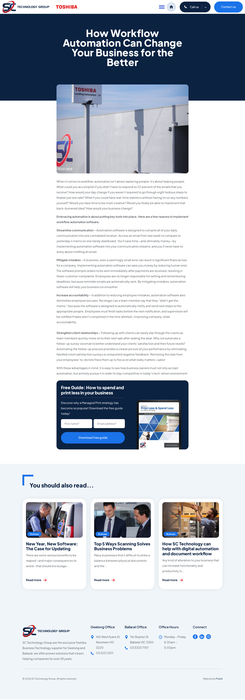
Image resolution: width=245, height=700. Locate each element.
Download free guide (93, 437)
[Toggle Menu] (162, 7)
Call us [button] (194, 7)
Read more (33, 580)
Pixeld (219, 678)
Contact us (228, 7)
